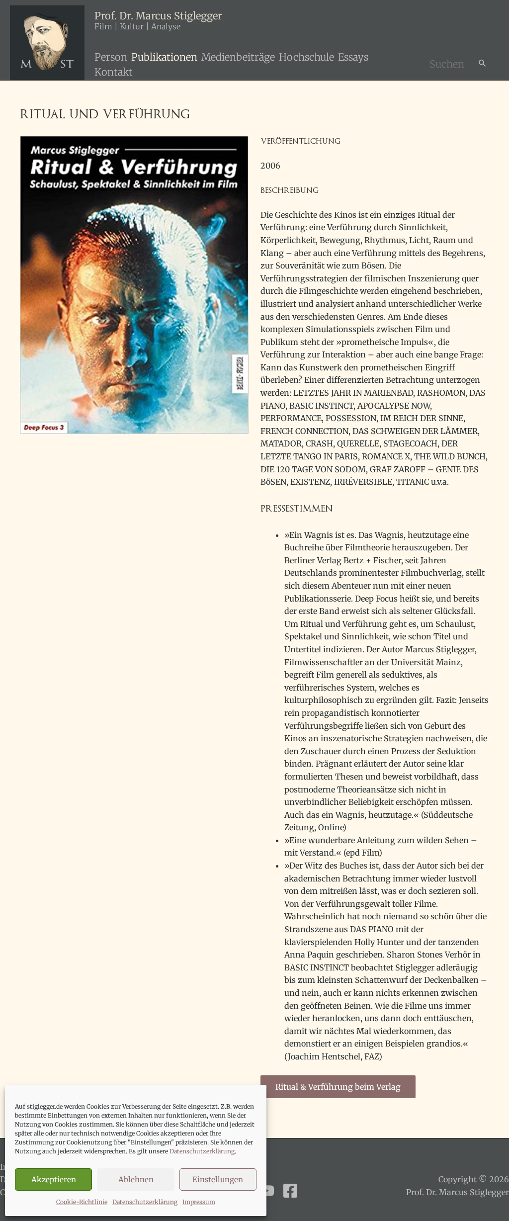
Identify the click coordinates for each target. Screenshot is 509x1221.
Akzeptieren (53, 1179)
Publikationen (164, 57)
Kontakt (113, 72)
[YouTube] (266, 1191)
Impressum (198, 1202)
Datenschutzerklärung (202, 1151)
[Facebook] (290, 1191)
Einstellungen (217, 1179)
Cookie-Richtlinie (81, 1202)
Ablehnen (136, 1179)
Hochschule (306, 57)
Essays (353, 57)
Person (110, 57)
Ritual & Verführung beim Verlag (338, 1087)
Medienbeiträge (238, 57)
